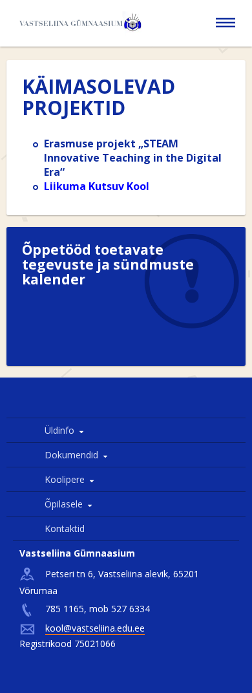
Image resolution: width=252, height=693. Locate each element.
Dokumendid (71, 455)
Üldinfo (59, 430)
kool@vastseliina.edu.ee (95, 628)
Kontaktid (65, 528)
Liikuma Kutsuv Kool (96, 186)
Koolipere (65, 479)
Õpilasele (64, 504)
